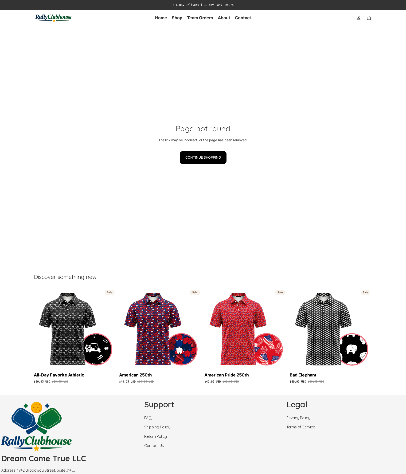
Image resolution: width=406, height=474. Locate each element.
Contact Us (154, 445)
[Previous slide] (41, 329)
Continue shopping (203, 157)
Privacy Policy (298, 417)
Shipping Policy (157, 427)
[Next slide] (109, 329)
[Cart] (369, 18)
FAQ (148, 417)
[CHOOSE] (109, 363)
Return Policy (155, 436)
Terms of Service (300, 427)
